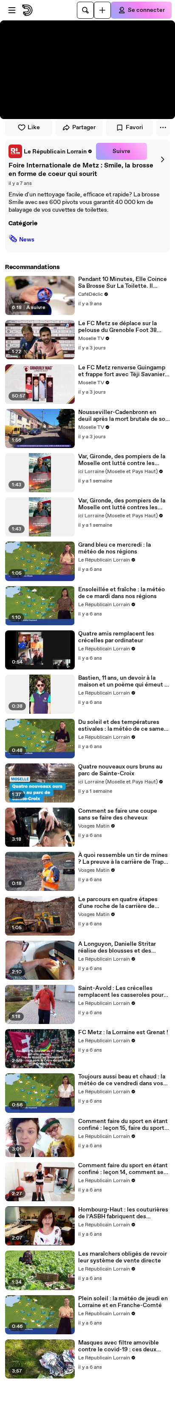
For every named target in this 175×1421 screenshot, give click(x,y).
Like (34, 127)
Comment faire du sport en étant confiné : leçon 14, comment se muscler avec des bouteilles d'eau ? (123, 1169)
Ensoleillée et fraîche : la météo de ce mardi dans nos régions (121, 593)
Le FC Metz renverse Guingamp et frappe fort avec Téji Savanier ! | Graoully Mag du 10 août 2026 (123, 371)
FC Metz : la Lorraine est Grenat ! (123, 1032)
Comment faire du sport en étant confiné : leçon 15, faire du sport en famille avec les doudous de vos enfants (123, 1125)
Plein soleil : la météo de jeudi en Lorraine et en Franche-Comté (123, 1302)
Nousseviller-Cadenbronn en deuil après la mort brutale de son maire (123, 416)
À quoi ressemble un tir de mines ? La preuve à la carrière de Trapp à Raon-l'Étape (123, 858)
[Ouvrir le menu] (12, 10)
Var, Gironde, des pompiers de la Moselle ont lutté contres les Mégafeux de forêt (121, 504)
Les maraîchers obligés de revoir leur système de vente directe (122, 1257)
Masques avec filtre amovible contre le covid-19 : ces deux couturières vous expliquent (118, 1346)
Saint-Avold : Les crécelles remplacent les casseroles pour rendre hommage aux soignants (121, 991)
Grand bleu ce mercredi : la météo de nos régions (114, 548)
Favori (134, 127)
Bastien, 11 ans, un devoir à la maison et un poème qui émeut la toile (123, 681)
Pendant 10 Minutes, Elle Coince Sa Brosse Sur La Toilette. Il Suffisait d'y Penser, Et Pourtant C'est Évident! (122, 282)
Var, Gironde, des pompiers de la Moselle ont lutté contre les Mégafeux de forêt (121, 460)
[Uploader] (102, 10)
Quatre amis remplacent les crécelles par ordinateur (116, 637)
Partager (84, 127)
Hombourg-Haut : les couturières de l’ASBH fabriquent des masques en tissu (123, 1213)
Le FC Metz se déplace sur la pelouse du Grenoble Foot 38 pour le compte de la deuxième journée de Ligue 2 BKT (120, 327)
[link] (50, 151)
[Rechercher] (85, 10)
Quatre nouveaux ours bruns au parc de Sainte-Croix (120, 770)
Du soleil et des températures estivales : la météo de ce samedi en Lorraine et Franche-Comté (123, 725)
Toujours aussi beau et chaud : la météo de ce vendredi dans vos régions (121, 1080)
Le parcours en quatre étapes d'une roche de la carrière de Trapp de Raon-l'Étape (118, 903)
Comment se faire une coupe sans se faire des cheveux (117, 814)
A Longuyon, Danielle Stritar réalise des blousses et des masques (117, 947)
